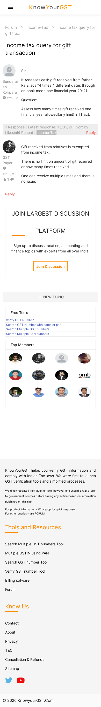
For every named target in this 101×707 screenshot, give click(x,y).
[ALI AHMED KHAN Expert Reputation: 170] (84, 396)
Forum (11, 27)
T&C (8, 650)
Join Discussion (50, 266)
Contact (12, 623)
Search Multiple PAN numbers (27, 334)
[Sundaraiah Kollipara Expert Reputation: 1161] (61, 362)
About (10, 632)
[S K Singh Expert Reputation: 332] (38, 379)
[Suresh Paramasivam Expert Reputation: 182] (38, 396)
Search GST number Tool (26, 562)
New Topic (51, 297)
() (13, 132)
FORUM (40, 513)
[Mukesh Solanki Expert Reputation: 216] (15, 396)
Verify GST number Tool (25, 571)
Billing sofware (17, 580)
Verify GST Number (20, 320)
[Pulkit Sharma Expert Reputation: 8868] (15, 362)
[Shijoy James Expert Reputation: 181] (61, 396)
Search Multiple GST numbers (27, 329)
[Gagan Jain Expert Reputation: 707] (84, 362)
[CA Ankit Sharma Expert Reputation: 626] (15, 379)
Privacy (11, 641)
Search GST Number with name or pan (33, 325)
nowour (50, 7)
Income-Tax (37, 27)
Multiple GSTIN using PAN (27, 553)
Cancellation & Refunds (24, 659)
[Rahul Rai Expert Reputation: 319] (61, 379)
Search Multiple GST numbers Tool (34, 544)
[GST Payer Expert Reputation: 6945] (38, 362)
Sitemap (12, 668)
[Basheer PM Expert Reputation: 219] (84, 379)
